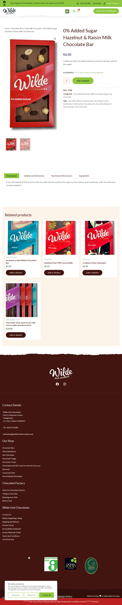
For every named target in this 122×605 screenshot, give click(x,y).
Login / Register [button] (113, 3)
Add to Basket (83, 81)
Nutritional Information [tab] (61, 176)
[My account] (105, 3)
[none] (11, 11)
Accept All (47, 595)
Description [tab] (11, 176)
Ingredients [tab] (84, 176)
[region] (31, 590)
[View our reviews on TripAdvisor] (33, 566)
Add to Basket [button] (15, 272)
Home (7, 28)
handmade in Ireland (71, 104)
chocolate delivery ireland (78, 101)
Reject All (31, 595)
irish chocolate (86, 104)
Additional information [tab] (34, 176)
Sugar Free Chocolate (78, 107)
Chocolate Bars (17, 28)
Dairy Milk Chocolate (33, 28)
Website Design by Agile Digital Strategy (103, 596)
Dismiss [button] (95, 601)
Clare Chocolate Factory (99, 101)
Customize (15, 595)
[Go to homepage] (61, 373)
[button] (67, 11)
